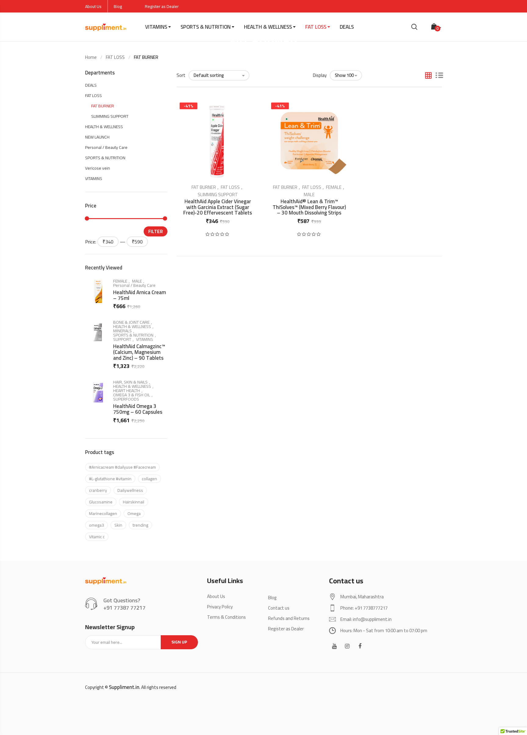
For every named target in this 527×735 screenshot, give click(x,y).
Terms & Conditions (226, 617)
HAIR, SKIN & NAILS (130, 382)
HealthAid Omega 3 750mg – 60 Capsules (137, 409)
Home (91, 57)
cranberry (98, 490)
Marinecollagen (103, 513)
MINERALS (122, 331)
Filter (155, 231)
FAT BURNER (204, 187)
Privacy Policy (220, 606)
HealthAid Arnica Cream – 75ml (139, 295)
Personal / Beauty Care (106, 147)
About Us (93, 6)
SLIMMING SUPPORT (218, 194)
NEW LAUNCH (97, 137)
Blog (118, 6)
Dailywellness (130, 490)
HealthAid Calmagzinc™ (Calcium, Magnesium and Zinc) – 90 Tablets (139, 351)
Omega (134, 513)
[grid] (428, 76)
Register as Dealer (162, 6)
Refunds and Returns (289, 618)
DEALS (347, 27)
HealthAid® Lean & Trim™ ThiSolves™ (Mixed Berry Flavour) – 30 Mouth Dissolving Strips (309, 207)
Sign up (179, 642)
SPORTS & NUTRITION (206, 27)
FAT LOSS (315, 27)
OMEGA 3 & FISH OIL (131, 395)
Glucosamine (101, 502)
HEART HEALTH (126, 391)
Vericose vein (97, 168)
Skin (118, 525)
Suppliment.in (124, 687)
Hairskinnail (133, 502)
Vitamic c (97, 537)
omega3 (96, 525)
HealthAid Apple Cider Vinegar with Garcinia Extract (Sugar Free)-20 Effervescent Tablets (217, 207)
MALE (309, 194)
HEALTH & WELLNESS (268, 27)
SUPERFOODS (126, 399)
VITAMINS (156, 27)
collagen (149, 479)
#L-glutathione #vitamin (110, 479)
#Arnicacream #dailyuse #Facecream (122, 467)
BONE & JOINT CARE (131, 322)
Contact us (278, 607)
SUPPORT (122, 339)
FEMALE (334, 187)
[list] (439, 76)
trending (140, 525)
